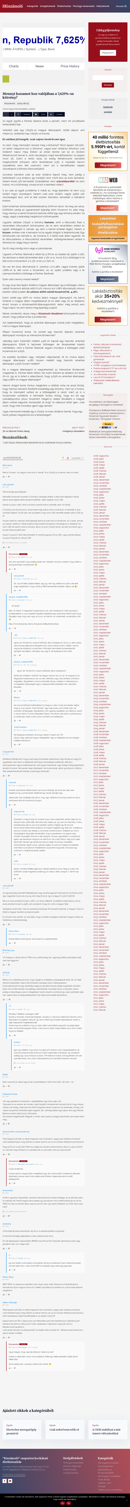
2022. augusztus (101, 599)
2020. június (98, 677)
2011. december (101, 983)
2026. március (100, 470)
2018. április (98, 755)
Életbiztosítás (64, 6)
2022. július (98, 602)
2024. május (99, 536)
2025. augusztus (101, 491)
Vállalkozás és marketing (110, 1489)
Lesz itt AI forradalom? (104, 377)
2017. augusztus (101, 779)
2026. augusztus (101, 455)
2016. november (101, 806)
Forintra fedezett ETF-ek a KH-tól (109, 368)
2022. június (98, 605)
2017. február (99, 797)
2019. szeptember (102, 704)
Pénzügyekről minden (108, 1463)
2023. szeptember (102, 560)
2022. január (99, 620)
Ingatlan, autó (104, 1483)
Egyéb (9, 1425)
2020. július (98, 674)
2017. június (98, 785)
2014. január (99, 908)
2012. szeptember (102, 956)
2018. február (99, 761)
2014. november (101, 878)
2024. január (99, 548)
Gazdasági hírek (105, 1466)
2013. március (99, 938)
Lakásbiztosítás (70, 1473)
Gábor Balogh (22, 1347)
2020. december (101, 659)
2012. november (101, 950)
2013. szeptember (102, 920)
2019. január (99, 728)
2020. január (99, 692)
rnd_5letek (21, 557)
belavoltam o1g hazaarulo (26, 1164)
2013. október (100, 917)
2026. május (99, 465)
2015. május (99, 860)
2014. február (99, 905)
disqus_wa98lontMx (30, 638)
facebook (108, 107)
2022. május (99, 608)
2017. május (98, 788)
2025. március (100, 506)
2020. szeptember (102, 668)
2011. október (100, 989)
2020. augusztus (101, 671)
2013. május (99, 932)
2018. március (99, 758)
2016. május (99, 824)
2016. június (98, 821)
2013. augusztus (101, 923)
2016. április (98, 827)
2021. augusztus (101, 635)
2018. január (99, 764)
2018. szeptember (102, 740)
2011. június (98, 1001)
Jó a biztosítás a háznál (104, 374)
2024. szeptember (102, 524)
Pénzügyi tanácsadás (84, 6)
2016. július (98, 818)
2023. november (101, 554)
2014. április (98, 899)
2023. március (99, 578)
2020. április (98, 683)
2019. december (101, 695)
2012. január (99, 980)
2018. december (101, 731)
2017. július (98, 782)
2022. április (98, 611)
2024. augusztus (101, 527)
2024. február (99, 545)
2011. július (98, 998)
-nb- (24, 665)
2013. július (98, 926)
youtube (108, 112)
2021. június (98, 641)
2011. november (101, 986)
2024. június (98, 533)
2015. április (98, 863)
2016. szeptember (102, 812)
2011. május (98, 1004)
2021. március (99, 650)
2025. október (100, 485)
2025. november (101, 483)
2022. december (101, 587)
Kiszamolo (9, 103)
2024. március (100, 542)
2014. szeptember (102, 884)
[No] (127, 1500)
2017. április (98, 791)
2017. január (98, 800)
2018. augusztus (101, 743)
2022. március (99, 614)
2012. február (99, 977)
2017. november (101, 770)
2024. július (98, 530)
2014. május (99, 896)
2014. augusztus (101, 887)
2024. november (101, 518)
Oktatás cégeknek (72, 1466)
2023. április (98, 575)
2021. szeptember (102, 632)
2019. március (99, 722)
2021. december (101, 623)
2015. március (99, 866)
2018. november (101, 734)
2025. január (99, 512)
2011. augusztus (101, 995)
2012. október (100, 953)
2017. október (100, 773)
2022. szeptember (102, 596)
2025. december (101, 479)
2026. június (98, 462)
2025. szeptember (102, 489)
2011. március (99, 1007)
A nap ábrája (104, 1479)
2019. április (98, 719)
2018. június (98, 749)
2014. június (98, 893)
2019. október (100, 701)
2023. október (100, 557)
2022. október (100, 593)
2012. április (98, 971)
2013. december (101, 911)
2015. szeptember (102, 848)
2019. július (98, 710)
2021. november (101, 626)
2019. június (98, 713)
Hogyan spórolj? (101, 362)
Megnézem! (108, 52)
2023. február (99, 581)
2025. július (98, 494)
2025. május (99, 500)
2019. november (101, 698)
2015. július (98, 854)
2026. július (98, 459)
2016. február (99, 833)
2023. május (99, 572)
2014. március (99, 902)
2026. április (98, 468)
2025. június (98, 497)
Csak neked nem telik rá (64, 1429)
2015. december (101, 839)
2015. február (99, 869)
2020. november (101, 662)
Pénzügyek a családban (109, 1476)
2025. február (99, 509)
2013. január (99, 944)
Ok (62, 1503)
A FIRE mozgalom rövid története (109, 365)
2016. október (100, 809)
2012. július (98, 962)
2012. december (101, 947)
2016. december (101, 803)
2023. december (101, 551)
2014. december (101, 875)
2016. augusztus (101, 815)
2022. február (99, 617)
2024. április (98, 539)
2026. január (99, 476)
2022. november (101, 590)
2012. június (98, 965)
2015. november (101, 842)
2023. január (99, 584)
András (20, 1009)
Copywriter (21, 785)
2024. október (100, 521)
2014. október (100, 881)
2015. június (98, 857)
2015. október (100, 845)
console (25, 814)
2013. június (98, 929)
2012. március (99, 974)
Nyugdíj (101, 1486)
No (69, 1503)
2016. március (99, 830)
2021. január (99, 656)
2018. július (98, 746)
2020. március (100, 686)
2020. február (99, 689)
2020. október (100, 665)
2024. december (101, 515)
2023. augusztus (101, 563)
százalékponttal (65, 181)
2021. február (99, 653)
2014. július (98, 890)
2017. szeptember (102, 776)
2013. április (98, 935)
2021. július (98, 638)
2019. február (99, 725)
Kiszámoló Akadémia (50, 313)
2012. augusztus (101, 959)
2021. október (100, 629)
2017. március (99, 794)
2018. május (99, 752)
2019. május (99, 716)
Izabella (20, 1258)
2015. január (99, 872)
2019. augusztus (101, 707)
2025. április (98, 504)
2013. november (101, 914)
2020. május (99, 680)
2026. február (99, 474)
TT (24, 1045)
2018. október (100, 737)
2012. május (99, 968)
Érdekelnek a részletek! (14, 1474)
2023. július (98, 566)
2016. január (99, 836)
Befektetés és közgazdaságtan (106, 1471)
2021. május (99, 644)
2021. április (98, 647)
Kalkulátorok (102, 6)
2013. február (99, 941)
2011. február (99, 1010)
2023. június (98, 569)
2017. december (101, 767)
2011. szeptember (102, 992)
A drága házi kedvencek (104, 371)
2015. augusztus (101, 851)
